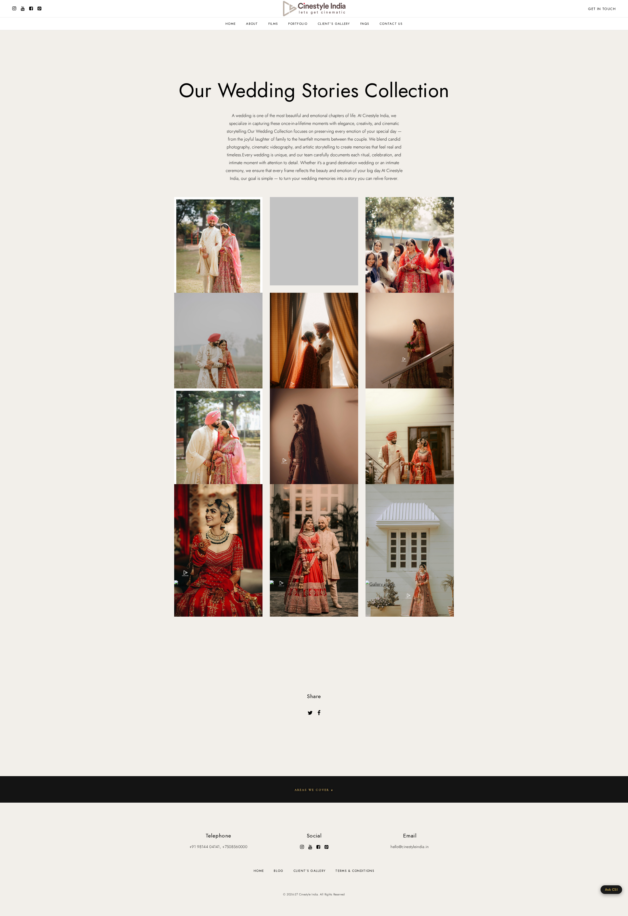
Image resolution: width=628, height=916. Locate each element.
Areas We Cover (314, 790)
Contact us (391, 23)
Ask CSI (611, 889)
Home (230, 23)
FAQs (364, 23)
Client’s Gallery (334, 23)
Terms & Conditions (354, 870)
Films (273, 23)
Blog (278, 870)
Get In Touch (602, 8)
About (252, 23)
